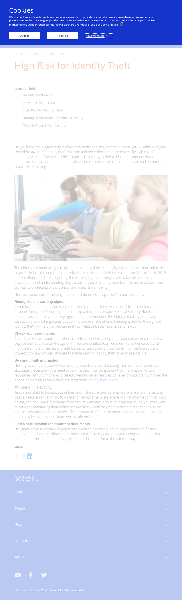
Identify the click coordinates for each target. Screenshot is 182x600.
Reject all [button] (62, 36)
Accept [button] (24, 36)
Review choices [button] (95, 36)
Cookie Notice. (110, 24)
